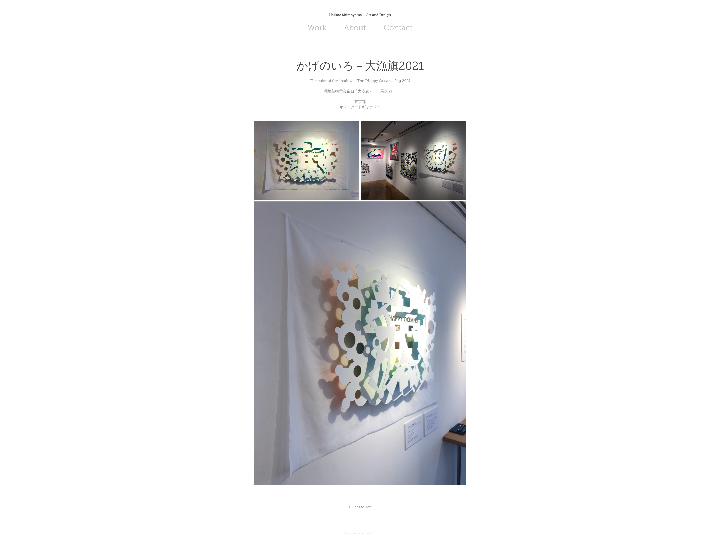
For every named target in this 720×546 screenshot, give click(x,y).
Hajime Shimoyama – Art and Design (360, 15)
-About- (355, 27)
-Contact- (398, 27)
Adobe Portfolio (366, 533)
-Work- (317, 27)
